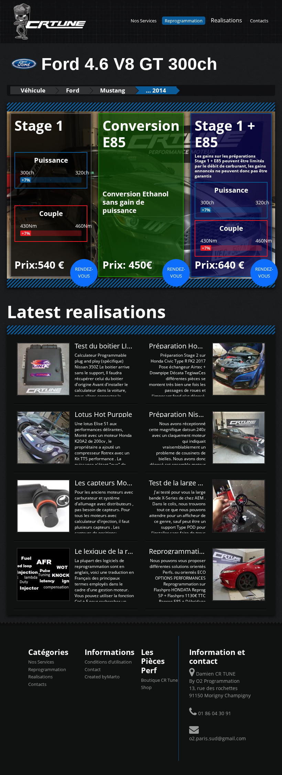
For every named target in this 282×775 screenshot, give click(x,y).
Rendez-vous (84, 272)
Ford (72, 90)
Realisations (226, 20)
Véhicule (33, 90)
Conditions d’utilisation (108, 662)
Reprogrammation (184, 21)
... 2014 (156, 90)
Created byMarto (102, 677)
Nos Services (143, 21)
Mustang (112, 90)
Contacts (259, 21)
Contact (93, 669)
